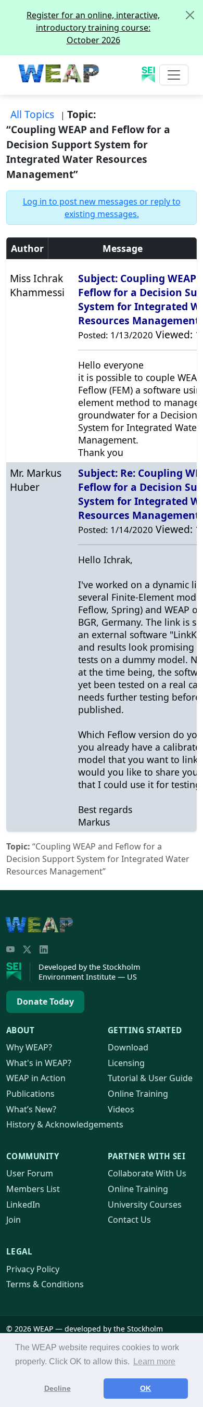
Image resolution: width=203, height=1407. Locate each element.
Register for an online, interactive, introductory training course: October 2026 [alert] (93, 27)
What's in (38, 1063)
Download (128, 1047)
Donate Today (45, 1001)
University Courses (145, 1204)
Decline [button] (57, 1388)
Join (13, 1219)
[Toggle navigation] (173, 75)
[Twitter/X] (27, 949)
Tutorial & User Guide (150, 1078)
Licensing (126, 1063)
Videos (121, 1109)
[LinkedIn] (44, 949)
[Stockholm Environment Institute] (18, 971)
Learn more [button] (154, 1361)
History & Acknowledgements (64, 1124)
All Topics (32, 114)
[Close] (189, 15)
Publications (30, 1093)
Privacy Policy (32, 1269)
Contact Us (129, 1219)
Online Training (138, 1093)
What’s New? (31, 1109)
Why (29, 1047)
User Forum (29, 1173)
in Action (36, 1078)
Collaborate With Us (147, 1173)
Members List (33, 1189)
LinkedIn (23, 1204)
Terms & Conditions (45, 1284)
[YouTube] (10, 949)
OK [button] (145, 1388)
